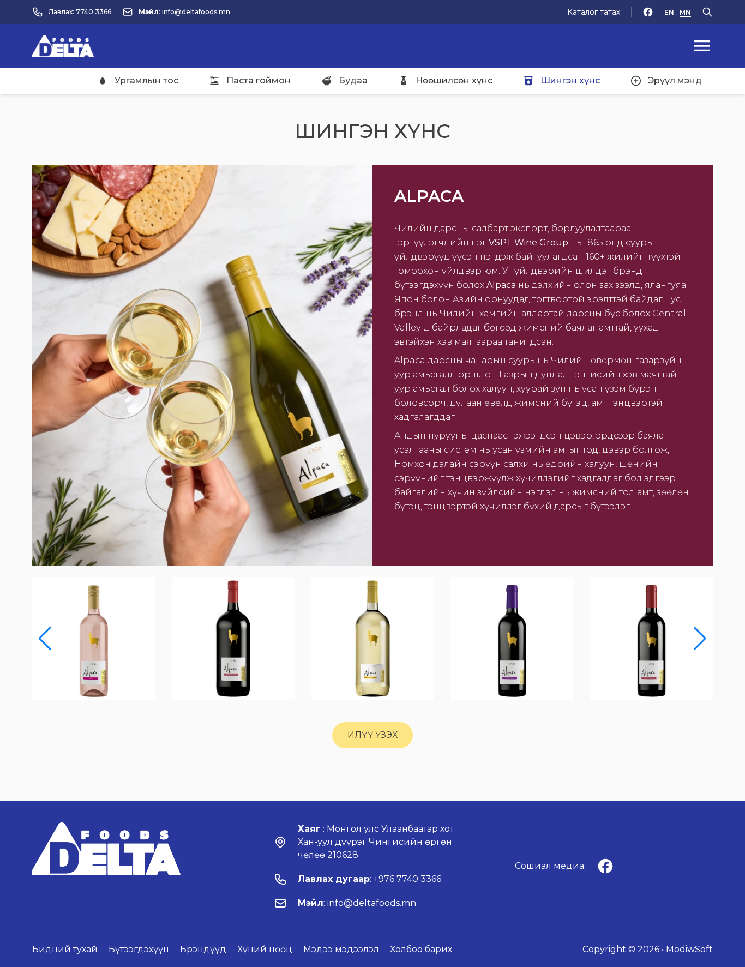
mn (685, 12)
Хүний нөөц (264, 949)
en (669, 12)
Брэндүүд (203, 949)
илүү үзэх (372, 735)
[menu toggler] (702, 46)
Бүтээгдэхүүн (139, 949)
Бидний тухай (65, 949)
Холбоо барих (421, 949)
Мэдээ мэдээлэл (341, 949)
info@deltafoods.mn (196, 12)
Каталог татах (593, 12)
